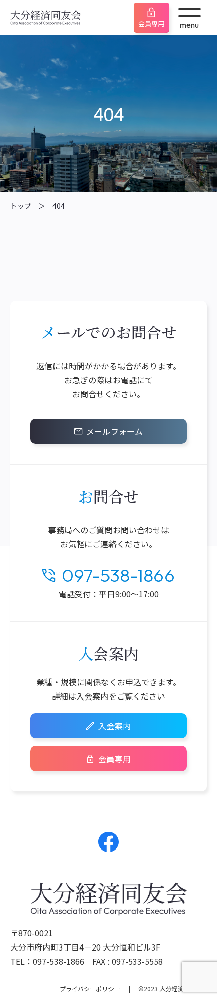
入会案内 (114, 726)
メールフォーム (114, 431)
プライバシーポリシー (90, 988)
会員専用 (151, 23)
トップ (20, 206)
